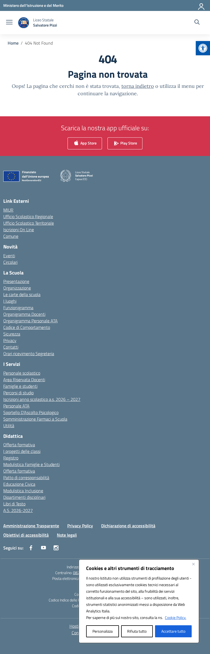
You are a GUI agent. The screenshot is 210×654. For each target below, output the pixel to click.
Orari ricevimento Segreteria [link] (28, 353)
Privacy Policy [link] (80, 525)
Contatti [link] (10, 347)
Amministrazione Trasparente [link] (31, 525)
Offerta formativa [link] (19, 444)
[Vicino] (193, 564)
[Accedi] (201, 5)
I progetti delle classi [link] (21, 451)
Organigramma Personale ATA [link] (30, 320)
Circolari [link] (10, 262)
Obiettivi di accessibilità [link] (26, 535)
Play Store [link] (128, 143)
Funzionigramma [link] (18, 307)
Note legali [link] (67, 535)
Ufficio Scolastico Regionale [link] (28, 216)
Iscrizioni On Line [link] (18, 229)
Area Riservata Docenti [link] (24, 379)
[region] (139, 601)
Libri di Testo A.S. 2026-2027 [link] (18, 507)
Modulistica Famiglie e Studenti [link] (31, 464)
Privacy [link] (9, 340)
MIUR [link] (8, 210)
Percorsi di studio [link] (18, 392)
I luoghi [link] (9, 301)
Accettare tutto (173, 631)
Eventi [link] (9, 255)
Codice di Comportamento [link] (26, 327)
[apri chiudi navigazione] (9, 22)
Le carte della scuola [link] (21, 294)
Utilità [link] (8, 425)
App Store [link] (88, 143)
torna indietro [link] (137, 86)
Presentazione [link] (16, 281)
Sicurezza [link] (11, 334)
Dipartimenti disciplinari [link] (24, 497)
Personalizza (102, 631)
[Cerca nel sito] (197, 22)
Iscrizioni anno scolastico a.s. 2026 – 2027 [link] (41, 399)
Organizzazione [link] (17, 288)
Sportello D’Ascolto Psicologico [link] (31, 412)
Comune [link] (10, 236)
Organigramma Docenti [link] (24, 314)
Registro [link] (10, 458)
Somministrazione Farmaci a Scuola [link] (35, 419)
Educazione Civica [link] (19, 484)
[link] (203, 48)
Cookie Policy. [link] (175, 617)
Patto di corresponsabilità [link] (26, 477)
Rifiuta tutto (137, 631)
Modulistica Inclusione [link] (23, 490)
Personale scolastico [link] (21, 373)
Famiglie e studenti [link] (20, 386)
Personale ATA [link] (16, 406)
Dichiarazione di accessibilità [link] (128, 525)
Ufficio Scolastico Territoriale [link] (28, 223)
